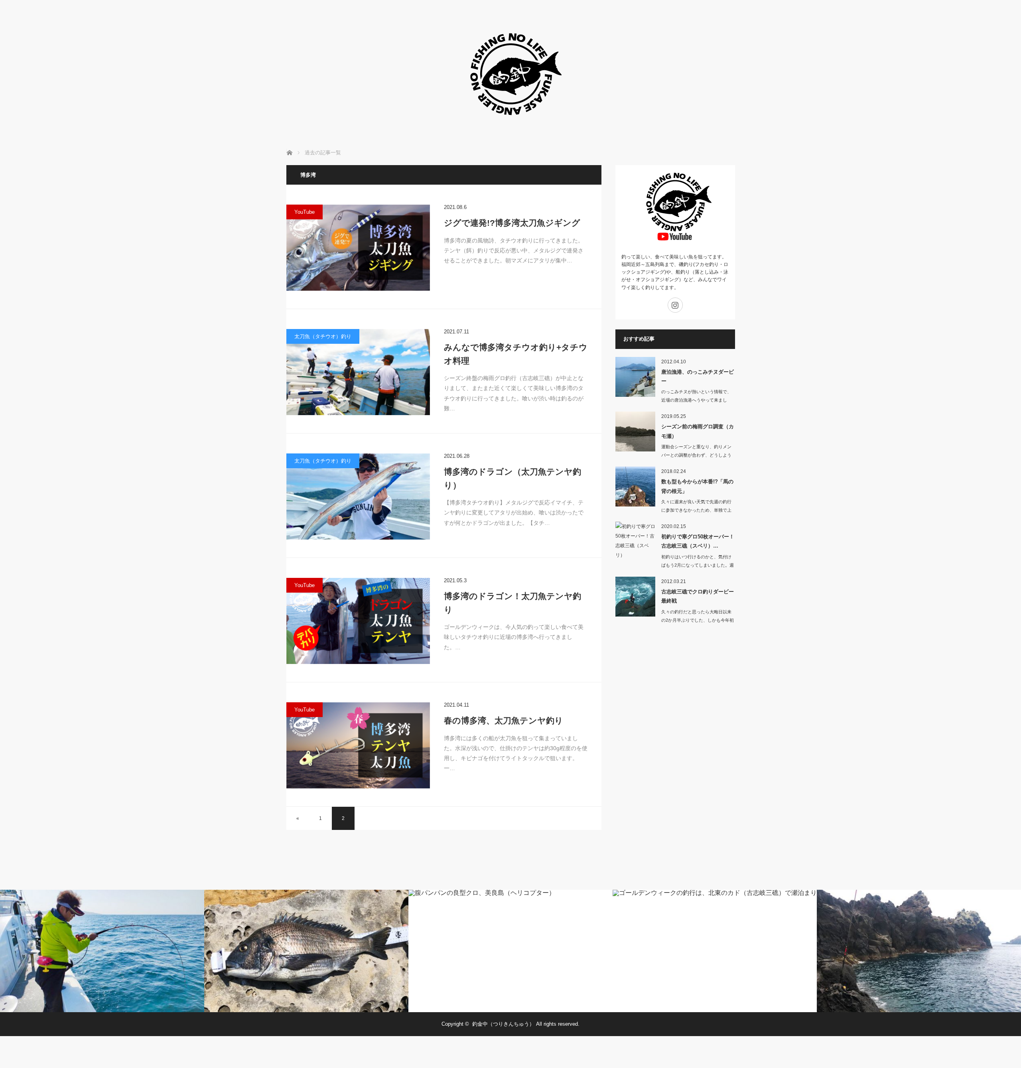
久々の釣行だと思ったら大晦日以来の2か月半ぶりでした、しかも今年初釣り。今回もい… (697, 620)
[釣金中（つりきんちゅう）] (510, 127)
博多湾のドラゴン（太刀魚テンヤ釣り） (512, 478)
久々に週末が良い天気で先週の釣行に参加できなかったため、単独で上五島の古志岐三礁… (696, 510)
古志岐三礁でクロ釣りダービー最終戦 (697, 596)
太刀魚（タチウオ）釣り (322, 336)
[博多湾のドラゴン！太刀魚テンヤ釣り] (358, 621)
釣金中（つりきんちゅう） (503, 1024)
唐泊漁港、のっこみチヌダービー (697, 376)
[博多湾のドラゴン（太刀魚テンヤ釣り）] (358, 496)
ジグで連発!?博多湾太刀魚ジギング (512, 222)
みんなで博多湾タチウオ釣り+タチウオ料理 (515, 354)
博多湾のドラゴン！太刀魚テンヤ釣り (512, 602)
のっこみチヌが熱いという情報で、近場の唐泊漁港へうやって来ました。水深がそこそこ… (696, 400)
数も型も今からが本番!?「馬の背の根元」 (697, 486)
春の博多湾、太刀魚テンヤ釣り (503, 720)
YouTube (304, 212)
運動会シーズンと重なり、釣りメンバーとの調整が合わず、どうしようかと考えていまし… (696, 455)
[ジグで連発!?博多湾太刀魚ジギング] (358, 248)
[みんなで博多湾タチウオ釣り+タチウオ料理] (358, 372)
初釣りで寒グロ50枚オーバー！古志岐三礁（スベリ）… (697, 541)
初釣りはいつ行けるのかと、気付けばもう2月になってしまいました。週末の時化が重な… (697, 565)
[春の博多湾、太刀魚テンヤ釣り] (358, 745)
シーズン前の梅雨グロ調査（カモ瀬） (697, 431)
